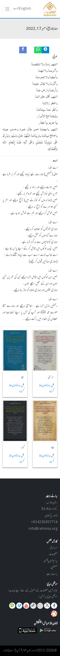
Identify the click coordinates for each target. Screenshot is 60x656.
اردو (15, 9)
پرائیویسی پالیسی (51, 561)
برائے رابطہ (52, 574)
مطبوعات (53, 554)
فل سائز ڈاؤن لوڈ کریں (46, 388)
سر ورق (54, 548)
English (25, 9)
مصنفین (54, 568)
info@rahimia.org (43, 529)
